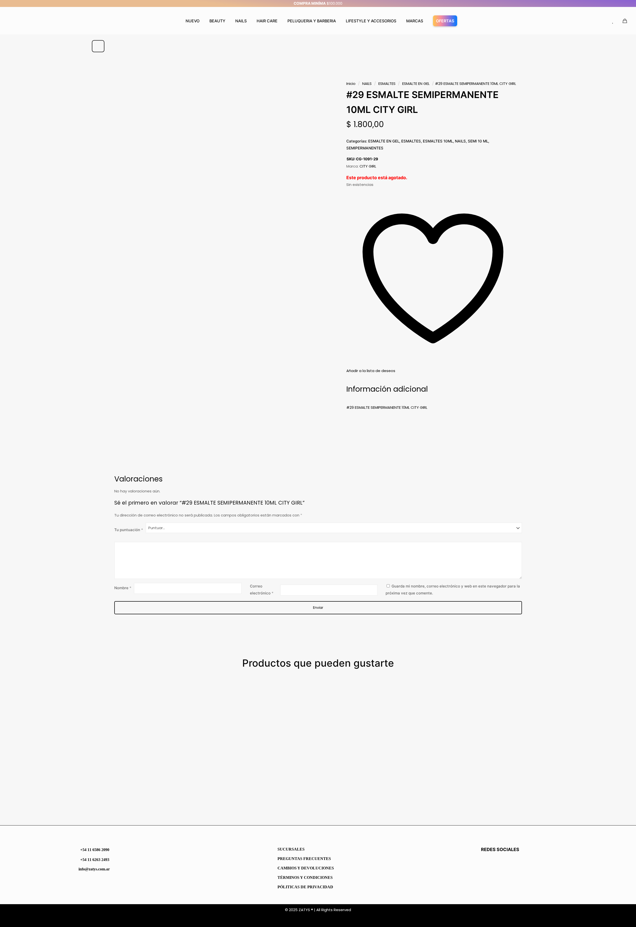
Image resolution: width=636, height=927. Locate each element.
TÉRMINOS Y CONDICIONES (305, 877)
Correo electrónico (262, 589)
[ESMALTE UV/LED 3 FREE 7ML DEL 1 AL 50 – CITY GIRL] (487, 740)
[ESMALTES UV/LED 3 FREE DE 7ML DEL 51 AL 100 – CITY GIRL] (374, 740)
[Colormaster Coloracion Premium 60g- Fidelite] (149, 740)
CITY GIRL (367, 166)
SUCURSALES (291, 849)
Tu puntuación (128, 529)
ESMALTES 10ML (438, 141)
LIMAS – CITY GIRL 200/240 (246, 802)
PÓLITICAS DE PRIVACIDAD (305, 887)
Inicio (351, 83)
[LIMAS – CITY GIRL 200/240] (262, 740)
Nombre (122, 587)
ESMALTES (387, 83)
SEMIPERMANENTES (364, 148)
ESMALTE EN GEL (416, 83)
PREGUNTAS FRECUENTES (304, 859)
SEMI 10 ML (478, 141)
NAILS (367, 83)
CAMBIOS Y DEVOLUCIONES (306, 868)
